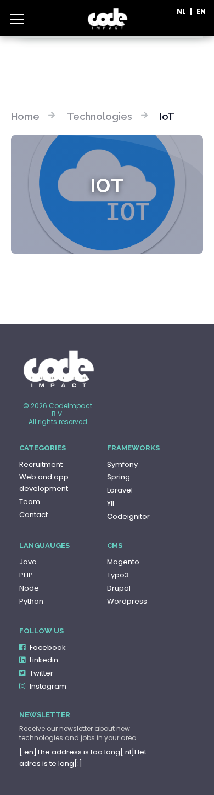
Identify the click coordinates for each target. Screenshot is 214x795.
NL (181, 11)
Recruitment (41, 464)
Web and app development (44, 483)
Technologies (99, 116)
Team (29, 501)
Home (25, 116)
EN (201, 11)
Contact (33, 515)
